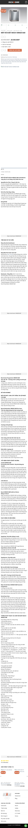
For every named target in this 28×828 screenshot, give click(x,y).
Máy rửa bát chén (18, 30)
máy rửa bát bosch (4, 60)
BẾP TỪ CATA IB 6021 (5, 783)
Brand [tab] (2, 174)
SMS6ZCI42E (14, 61)
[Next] (25, 15)
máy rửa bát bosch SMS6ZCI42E (14, 60)
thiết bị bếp (19, 61)
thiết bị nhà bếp (9, 63)
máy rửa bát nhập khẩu (6, 61)
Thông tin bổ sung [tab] (5, 171)
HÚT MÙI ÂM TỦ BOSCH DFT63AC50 (19, 784)
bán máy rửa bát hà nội (7, 59)
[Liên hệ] (25, 825)
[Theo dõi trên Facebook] (6, 798)
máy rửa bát (10, 254)
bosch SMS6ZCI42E (15, 59)
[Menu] (2, 2)
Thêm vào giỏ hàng (14, 50)
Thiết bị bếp (9, 30)
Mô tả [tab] (2, 169)
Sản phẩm (3, 30)
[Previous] (3, 15)
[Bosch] (11, 114)
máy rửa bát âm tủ (23, 59)
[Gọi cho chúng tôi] (8, 798)
